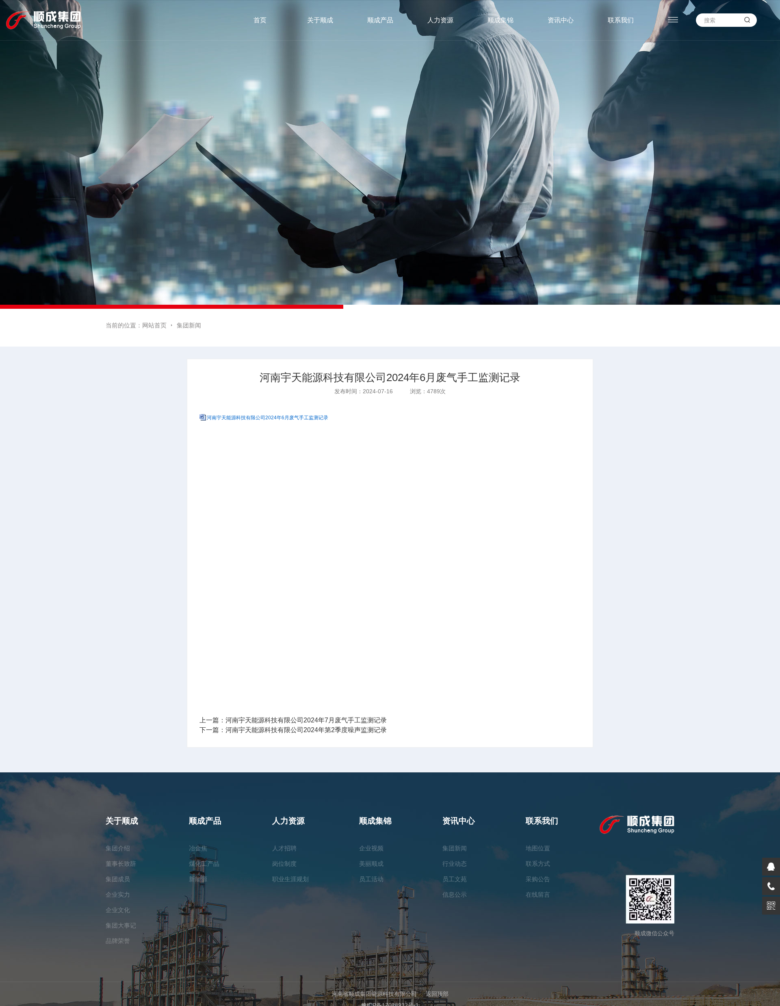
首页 (260, 20)
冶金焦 (198, 848)
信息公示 (454, 894)
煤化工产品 (204, 863)
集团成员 (118, 879)
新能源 (198, 879)
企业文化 (118, 909)
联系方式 (538, 863)
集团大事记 (121, 925)
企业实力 (118, 894)
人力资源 (440, 20)
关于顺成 (320, 20)
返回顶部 (437, 994)
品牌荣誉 (118, 940)
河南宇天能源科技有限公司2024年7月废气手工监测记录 (306, 720)
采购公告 (538, 879)
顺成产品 (380, 20)
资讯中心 (561, 20)
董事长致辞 (121, 863)
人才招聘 (284, 848)
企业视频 (371, 848)
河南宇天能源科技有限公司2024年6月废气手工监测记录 (267, 418)
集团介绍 (118, 848)
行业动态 (454, 863)
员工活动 (371, 879)
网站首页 (154, 325)
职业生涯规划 (290, 879)
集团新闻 (189, 325)
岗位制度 (284, 863)
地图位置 (538, 848)
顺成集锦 (501, 20)
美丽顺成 (371, 863)
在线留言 (538, 894)
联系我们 (621, 20)
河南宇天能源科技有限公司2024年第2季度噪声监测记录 (306, 729)
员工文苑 (454, 879)
